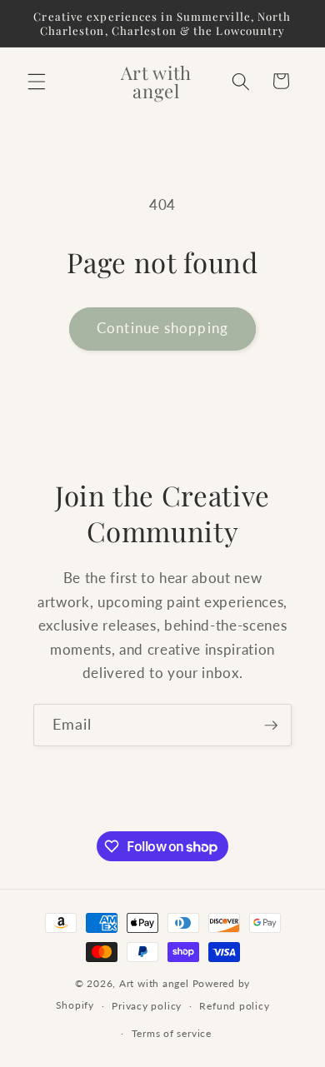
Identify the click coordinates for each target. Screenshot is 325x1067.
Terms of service (172, 1033)
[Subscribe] (271, 725)
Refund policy (234, 1006)
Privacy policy (147, 1006)
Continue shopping (162, 328)
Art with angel (154, 983)
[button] (37, 81)
